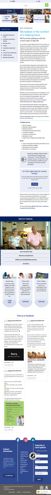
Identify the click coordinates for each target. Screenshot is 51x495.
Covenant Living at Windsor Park (14, 320)
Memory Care (6, 43)
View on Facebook (7, 362)
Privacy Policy (12, 492)
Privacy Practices (26, 492)
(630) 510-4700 (11, 463)
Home (21, 28)
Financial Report (24, 464)
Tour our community (25, 116)
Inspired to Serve (24, 454)
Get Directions (9, 475)
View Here (26, 301)
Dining (5, 45)
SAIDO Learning (7, 55)
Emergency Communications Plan (24, 471)
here (32, 164)
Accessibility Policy (23, 467)
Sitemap (19, 492)
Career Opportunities (12, 13)
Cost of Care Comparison (10, 52)
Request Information (8, 57)
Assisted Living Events (9, 48)
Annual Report (23, 462)
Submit (39, 479)
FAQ (4, 50)
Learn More (9, 301)
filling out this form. (38, 101)
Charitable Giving (24, 452)
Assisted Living (28, 28)
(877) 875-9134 (28, 101)
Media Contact (23, 460)
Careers (22, 458)
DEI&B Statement (24, 456)
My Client (9, 10)
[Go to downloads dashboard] (23, 159)
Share (12, 362)
